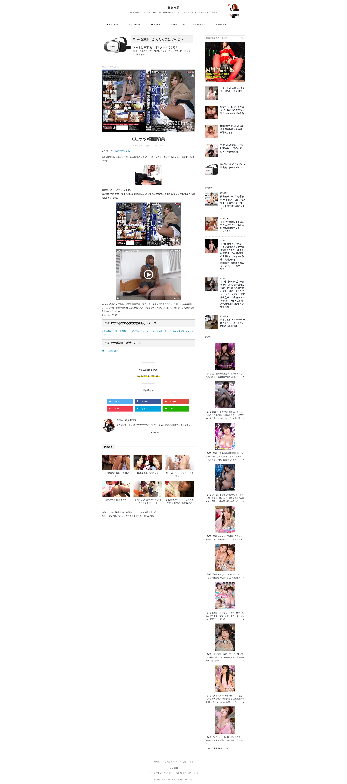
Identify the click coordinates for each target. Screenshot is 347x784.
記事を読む (141, 54)
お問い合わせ (187, 762)
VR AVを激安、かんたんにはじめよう (158, 39)
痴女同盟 (173, 7)
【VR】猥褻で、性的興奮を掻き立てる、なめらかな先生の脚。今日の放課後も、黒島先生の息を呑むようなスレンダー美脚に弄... (225, 415)
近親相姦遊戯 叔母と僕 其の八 (115, 475)
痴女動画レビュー (178, 24)
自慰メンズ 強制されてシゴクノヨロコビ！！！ (147, 501)
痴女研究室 (220, 24)
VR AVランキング (112, 24)
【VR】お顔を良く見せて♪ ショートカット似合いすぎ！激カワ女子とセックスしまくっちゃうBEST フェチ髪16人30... (225, 616)
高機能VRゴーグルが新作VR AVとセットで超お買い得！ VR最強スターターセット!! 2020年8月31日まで (232, 203)
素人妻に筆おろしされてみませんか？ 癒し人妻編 (131, 516)
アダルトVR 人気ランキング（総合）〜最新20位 (232, 89)
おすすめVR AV (134, 24)
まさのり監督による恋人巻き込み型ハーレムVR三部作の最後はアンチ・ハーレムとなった (232, 226)
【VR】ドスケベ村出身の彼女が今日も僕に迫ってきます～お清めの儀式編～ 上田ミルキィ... (224, 740)
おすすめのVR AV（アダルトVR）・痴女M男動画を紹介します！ (173, 773)
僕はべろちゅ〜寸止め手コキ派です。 (180, 475)
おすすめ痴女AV (199, 24)
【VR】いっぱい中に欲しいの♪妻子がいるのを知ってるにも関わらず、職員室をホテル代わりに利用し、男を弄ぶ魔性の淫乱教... (225, 498)
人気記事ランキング (173, 762)
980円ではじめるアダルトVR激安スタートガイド (232, 166)
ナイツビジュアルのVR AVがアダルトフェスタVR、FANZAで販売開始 (232, 322)
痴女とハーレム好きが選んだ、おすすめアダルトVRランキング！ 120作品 (232, 110)
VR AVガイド (155, 24)
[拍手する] (148, 390)
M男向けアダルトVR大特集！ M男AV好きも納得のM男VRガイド (232, 129)
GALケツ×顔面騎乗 (110, 351)
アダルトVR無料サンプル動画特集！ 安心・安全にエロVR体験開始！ (232, 148)
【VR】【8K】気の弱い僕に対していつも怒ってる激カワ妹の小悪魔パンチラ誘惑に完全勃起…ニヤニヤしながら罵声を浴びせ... (225, 699)
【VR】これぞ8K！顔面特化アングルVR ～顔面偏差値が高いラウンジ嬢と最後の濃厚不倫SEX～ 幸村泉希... (225, 657)
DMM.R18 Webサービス (220, 748)
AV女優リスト (158, 762)
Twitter (156, 432)
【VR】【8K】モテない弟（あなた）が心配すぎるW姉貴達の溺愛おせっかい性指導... (224, 576)
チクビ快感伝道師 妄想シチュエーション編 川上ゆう (133, 512)
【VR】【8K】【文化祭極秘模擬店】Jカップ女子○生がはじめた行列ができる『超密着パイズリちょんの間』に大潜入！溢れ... (224, 456)
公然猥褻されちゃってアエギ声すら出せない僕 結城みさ (180, 501)
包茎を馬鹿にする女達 (148, 473)
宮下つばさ (155, 376)
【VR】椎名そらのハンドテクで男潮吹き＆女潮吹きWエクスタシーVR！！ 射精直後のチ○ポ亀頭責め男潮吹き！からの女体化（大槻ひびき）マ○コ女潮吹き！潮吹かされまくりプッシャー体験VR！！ (232, 256)
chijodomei (130, 420)
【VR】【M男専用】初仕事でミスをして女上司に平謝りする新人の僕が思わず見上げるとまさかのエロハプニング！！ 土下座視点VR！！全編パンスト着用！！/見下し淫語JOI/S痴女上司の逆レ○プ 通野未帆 (232, 294)
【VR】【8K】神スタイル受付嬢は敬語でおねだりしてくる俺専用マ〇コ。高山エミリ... (224, 538)
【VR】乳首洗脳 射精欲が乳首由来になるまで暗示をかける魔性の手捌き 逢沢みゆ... (224, 375)
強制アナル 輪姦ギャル (116, 500)
